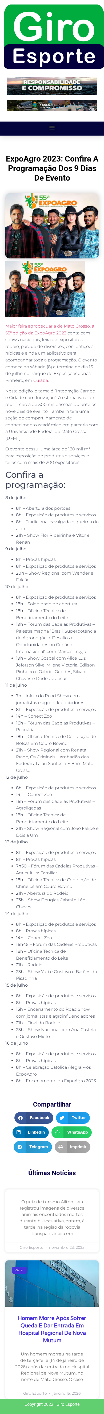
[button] (52, 127)
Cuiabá (40, 380)
